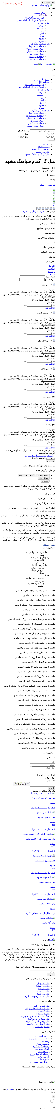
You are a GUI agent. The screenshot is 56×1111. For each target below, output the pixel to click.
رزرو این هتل (49, 545)
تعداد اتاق (51, 302)
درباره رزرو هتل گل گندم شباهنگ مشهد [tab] (33, 475)
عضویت (51, 975)
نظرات (52, 274)
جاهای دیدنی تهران (36, 46)
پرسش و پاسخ (43, 1044)
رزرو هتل (50, 461)
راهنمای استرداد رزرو (39, 1054)
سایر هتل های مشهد (12, 3)
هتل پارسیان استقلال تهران (37, 1008)
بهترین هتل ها (43, 23)
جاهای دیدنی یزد (37, 54)
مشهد (41, 38)
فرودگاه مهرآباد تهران (34, 18)
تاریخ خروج (24, 136)
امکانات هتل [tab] (43, 478)
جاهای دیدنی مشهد (35, 59)
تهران (41, 25)
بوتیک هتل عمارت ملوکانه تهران (35, 1016)
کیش (42, 33)
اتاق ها (52, 266)
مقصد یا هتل (23, 131)
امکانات (51, 269)
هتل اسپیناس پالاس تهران (38, 1019)
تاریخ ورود (24, 133)
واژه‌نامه (45, 1041)
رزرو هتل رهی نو (42, 12)
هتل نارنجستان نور (41, 1026)
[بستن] (54, 75)
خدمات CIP (44, 15)
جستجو (51, 139)
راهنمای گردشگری (41, 1046)
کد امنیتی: (50, 780)
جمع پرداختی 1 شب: (27, 294)
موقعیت (51, 271)
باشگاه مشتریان (42, 1049)
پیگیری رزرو (47, 64)
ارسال (51, 788)
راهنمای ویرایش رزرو (39, 1062)
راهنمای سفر (43, 1051)
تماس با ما (44, 1059)
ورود (36, 64)
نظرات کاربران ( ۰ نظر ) (34, 211)
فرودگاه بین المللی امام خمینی (30, 20)
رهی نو (10, 1089)
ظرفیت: (51, 292)
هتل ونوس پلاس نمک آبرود (37, 1021)
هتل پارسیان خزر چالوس (38, 1024)
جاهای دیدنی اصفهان (35, 49)
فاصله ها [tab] (45, 481)
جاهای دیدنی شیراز (35, 51)
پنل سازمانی (43, 1057)
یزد (42, 31)
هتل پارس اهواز (42, 1013)
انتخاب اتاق (50, 308)
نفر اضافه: (37, 292)
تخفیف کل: (50, 294)
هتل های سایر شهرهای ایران (36, 996)
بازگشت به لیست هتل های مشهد (40, 455)
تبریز (42, 36)
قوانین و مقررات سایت (39, 1039)
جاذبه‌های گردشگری (40, 43)
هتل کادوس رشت (41, 1006)
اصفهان (40, 28)
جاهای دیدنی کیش (36, 56)
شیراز (41, 41)
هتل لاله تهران (43, 1011)
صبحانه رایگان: (20, 292)
